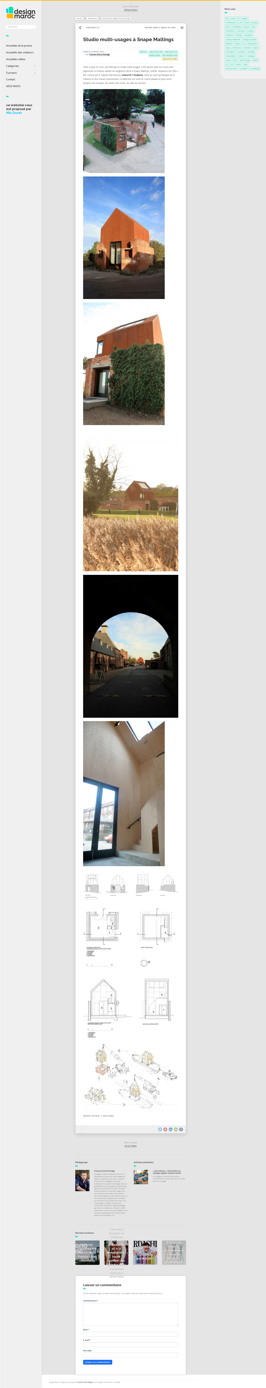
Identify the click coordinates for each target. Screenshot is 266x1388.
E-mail (87, 1340)
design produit (249, 39)
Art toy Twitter (131, 1145)
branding (237, 26)
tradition (154, 55)
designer (248, 35)
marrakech (230, 52)
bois (228, 26)
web (246, 64)
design (239, 35)
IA (244, 43)
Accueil (79, 18)
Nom (86, 1329)
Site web (87, 1350)
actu (233, 18)
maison (247, 47)
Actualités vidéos (15, 59)
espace (143, 52)
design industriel (233, 39)
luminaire (237, 47)
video (238, 64)
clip (253, 26)
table (228, 60)
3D (227, 18)
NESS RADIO (13, 86)
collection (230, 31)
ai (238, 18)
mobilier (251, 52)
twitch (255, 60)
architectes (156, 52)
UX (232, 64)
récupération (170, 55)
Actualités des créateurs (20, 52)
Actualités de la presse (19, 45)
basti (247, 22)
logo (228, 47)
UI (227, 64)
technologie (245, 60)
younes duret (231, 68)
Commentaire (90, 1300)
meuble (241, 52)
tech (235, 60)
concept (240, 31)
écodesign (255, 68)
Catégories (12, 66)
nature (241, 56)
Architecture (92, 18)
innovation (252, 43)
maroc (256, 47)
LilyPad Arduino (131, 9)
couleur (250, 31)
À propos (11, 72)
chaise (246, 26)
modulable (230, 56)
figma (237, 43)
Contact (10, 79)
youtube (244, 68)
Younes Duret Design (99, 54)
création (229, 35)
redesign (251, 56)
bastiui (255, 22)
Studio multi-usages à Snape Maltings (128, 39)
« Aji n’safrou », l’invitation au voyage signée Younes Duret (167, 1172)
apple (244, 18)
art (240, 22)
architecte (171, 52)
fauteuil (229, 43)
